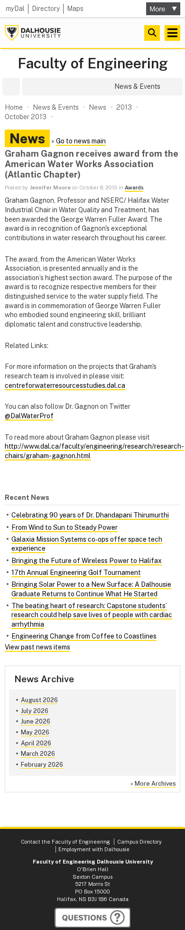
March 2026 (38, 753)
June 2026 (35, 721)
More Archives (155, 783)
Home (14, 107)
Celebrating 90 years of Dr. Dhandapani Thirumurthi (90, 515)
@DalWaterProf (29, 416)
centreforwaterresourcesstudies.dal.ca (65, 385)
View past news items (37, 647)
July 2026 (34, 710)
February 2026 (42, 764)
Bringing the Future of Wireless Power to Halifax (86, 560)
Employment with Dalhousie (94, 849)
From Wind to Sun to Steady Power (64, 527)
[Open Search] (152, 33)
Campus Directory (139, 841)
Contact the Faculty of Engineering (65, 841)
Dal (15, 8)
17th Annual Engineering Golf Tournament (76, 572)
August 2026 (39, 700)
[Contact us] (92, 918)
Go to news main (81, 141)
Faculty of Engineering (93, 63)
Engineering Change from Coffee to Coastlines (84, 636)
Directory (46, 8)
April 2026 (36, 743)
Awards (134, 187)
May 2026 (35, 732)
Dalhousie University (33, 33)
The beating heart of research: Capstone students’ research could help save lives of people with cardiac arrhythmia (91, 615)
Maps (75, 8)
